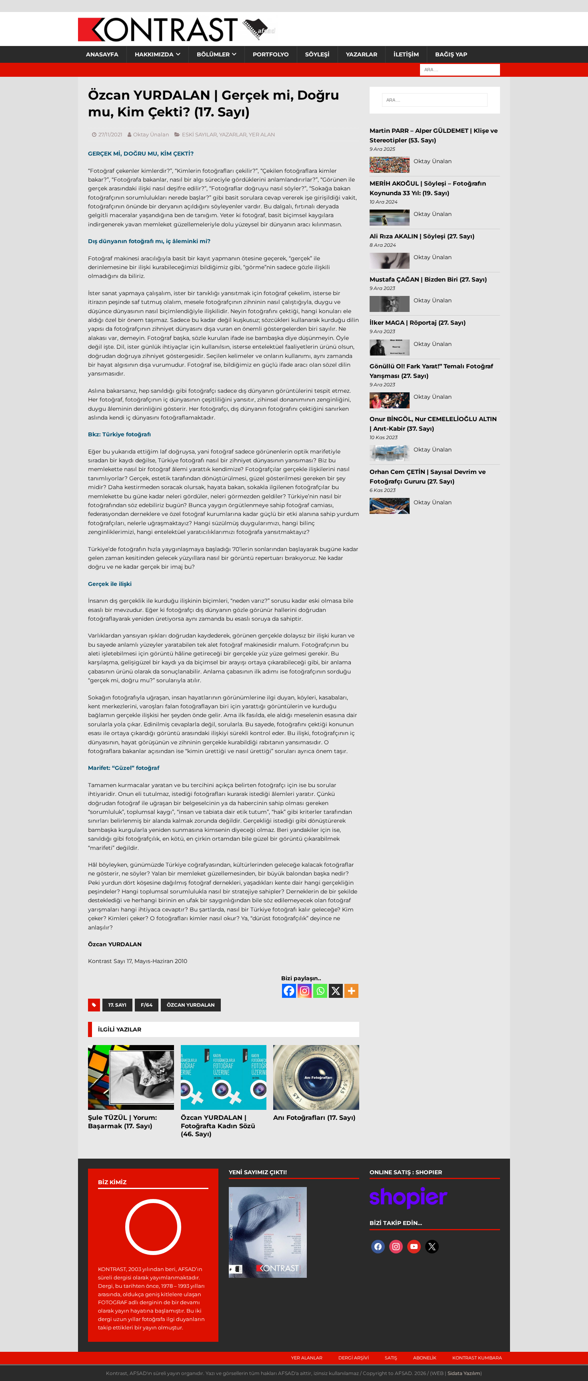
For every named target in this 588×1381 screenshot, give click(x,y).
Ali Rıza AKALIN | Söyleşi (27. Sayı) (422, 236)
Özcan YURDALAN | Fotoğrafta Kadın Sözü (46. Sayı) (218, 1126)
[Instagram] (305, 991)
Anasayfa (102, 54)
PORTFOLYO (271, 54)
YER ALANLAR (306, 1358)
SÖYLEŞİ (317, 54)
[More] (351, 991)
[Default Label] (414, 1246)
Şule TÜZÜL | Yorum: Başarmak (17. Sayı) (122, 1122)
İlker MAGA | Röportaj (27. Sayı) (418, 322)
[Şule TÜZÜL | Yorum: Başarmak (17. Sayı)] (131, 1077)
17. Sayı (117, 1005)
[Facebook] (289, 991)
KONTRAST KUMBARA (477, 1358)
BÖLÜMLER (213, 54)
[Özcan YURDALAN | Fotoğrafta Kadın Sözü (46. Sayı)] (224, 1077)
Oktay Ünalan (151, 134)
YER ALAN (262, 134)
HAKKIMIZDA (154, 54)
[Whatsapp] (320, 991)
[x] (432, 1246)
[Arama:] (460, 69)
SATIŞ (391, 1358)
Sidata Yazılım (464, 1373)
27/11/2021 (110, 134)
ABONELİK (424, 1358)
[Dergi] (178, 38)
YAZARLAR (361, 54)
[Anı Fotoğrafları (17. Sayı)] (316, 1077)
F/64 (146, 1005)
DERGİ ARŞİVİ (353, 1358)
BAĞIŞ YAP (451, 54)
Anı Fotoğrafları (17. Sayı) (314, 1117)
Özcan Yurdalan (191, 1005)
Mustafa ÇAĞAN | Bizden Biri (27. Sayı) (428, 279)
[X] (336, 991)
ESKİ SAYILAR (199, 134)
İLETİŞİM (406, 54)
